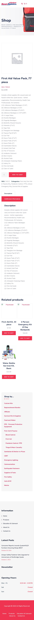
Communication (9, 464)
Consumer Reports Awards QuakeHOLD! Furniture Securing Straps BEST (15, 547)
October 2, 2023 (6, 560)
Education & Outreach (10, 523)
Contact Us (6, 531)
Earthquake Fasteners (12, 468)
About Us (6, 527)
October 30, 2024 (6, 550)
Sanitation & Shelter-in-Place (14, 452)
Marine (6, 485)
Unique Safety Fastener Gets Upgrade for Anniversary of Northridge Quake (15, 556)
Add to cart (17, 174)
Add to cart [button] (9, 333)
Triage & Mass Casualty (14, 447)
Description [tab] (8, 193)
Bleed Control (10, 435)
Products (6, 520)
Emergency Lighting (11, 460)
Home (5, 516)
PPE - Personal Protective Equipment (13, 425)
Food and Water (9, 420)
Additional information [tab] (12, 199)
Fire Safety (8, 477)
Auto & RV (7, 481)
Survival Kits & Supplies (20, 186)
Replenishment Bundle (12, 407)
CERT (6, 456)
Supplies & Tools (10, 473)
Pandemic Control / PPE (19, 184)
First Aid (23, 181)
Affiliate (7, 412)
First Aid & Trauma (10, 431)
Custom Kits (8, 403)
